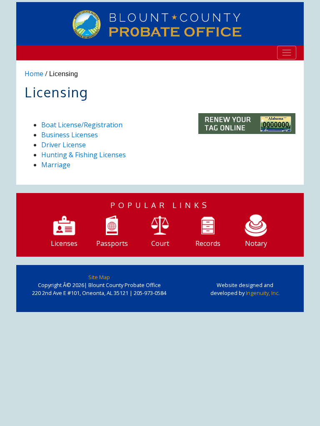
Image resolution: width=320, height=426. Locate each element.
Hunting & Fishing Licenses (83, 154)
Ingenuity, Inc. (263, 293)
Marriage (55, 164)
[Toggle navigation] (287, 52)
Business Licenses (69, 134)
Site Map (99, 277)
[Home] (160, 23)
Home (34, 73)
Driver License (63, 144)
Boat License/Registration (81, 124)
